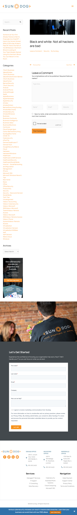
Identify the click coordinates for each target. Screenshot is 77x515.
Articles (5, 103)
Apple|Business (8, 96)
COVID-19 (6, 136)
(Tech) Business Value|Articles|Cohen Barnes (12, 75)
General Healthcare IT (10, 142)
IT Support (33, 481)
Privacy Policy (67, 483)
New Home (6, 180)
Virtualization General (10, 228)
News (5, 182)
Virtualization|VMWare (10, 230)
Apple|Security (8, 101)
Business (6, 116)
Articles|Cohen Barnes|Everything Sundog (12, 106)
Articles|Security (8, 112)
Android (5, 88)
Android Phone (8, 90)
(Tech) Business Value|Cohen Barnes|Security (8, 81)
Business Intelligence (10, 120)
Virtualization (7, 226)
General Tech (7, 145)
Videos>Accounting (10, 202)
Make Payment (67, 478)
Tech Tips (6, 197)
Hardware (6, 151)
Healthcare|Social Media (11, 162)
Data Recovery (33, 486)
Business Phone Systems (50, 482)
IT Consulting (33, 483)
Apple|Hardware (8, 98)
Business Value (8, 123)
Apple (5, 94)
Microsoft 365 (7, 173)
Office (5, 184)
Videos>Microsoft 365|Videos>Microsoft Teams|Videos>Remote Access (11, 209)
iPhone (5, 171)
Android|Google (8, 92)
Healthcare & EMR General (12, 158)
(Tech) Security (8, 85)
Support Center (67, 481)
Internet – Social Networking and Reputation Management (12, 166)
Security (6, 191)
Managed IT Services (33, 478)
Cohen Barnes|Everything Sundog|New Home (12, 132)
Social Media (7, 195)
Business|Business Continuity (9, 126)
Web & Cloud (7, 237)
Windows (6, 239)
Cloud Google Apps (9, 129)
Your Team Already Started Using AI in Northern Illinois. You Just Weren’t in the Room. (12, 55)
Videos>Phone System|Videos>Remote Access (11, 221)
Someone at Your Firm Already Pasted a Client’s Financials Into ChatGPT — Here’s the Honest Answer (12, 38)
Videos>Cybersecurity (10, 204)
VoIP (4, 232)
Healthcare (7, 155)
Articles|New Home (9, 110)
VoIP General (7, 234)
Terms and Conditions (67, 486)
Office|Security (8, 186)
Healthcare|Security (10, 160)
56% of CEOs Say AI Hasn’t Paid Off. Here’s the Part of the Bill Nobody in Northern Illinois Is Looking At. (12, 46)
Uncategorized (8, 199)
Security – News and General (12, 193)
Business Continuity (10, 118)
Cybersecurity (8, 138)
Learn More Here (55, 512)
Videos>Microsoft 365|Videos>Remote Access (12, 216)
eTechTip (6, 140)
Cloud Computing (50, 485)
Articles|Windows (9, 114)
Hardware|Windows (9, 153)
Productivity (7, 188)
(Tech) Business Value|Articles (8, 71)
